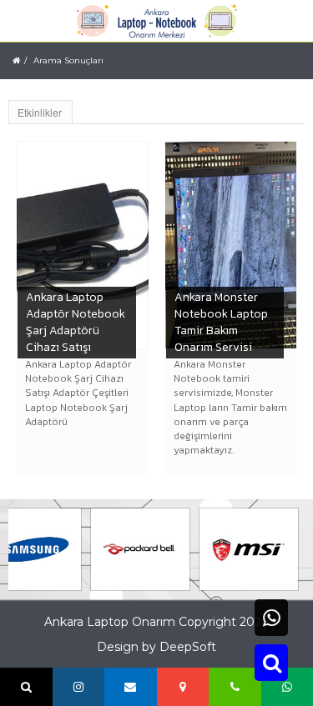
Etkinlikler (40, 112)
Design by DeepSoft (156, 646)
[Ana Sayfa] (16, 60)
